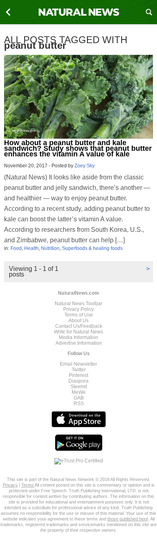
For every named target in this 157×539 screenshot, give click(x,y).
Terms (28, 485)
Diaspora (78, 381)
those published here (127, 518)
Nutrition (50, 248)
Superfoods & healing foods (92, 248)
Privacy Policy (78, 309)
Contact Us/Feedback (78, 326)
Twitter (79, 370)
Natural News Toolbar (78, 303)
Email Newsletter (78, 364)
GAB (79, 398)
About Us (78, 320)
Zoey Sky (84, 166)
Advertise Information (79, 343)
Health (31, 248)
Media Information (78, 337)
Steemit (78, 386)
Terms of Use (78, 315)
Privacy (10, 485)
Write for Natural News (78, 332)
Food (16, 248)
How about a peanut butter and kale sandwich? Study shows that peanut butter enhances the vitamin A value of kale (78, 148)
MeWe (79, 392)
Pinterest (78, 375)
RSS (79, 403)
